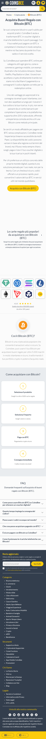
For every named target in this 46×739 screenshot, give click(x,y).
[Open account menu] (38, 3)
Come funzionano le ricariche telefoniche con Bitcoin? (22, 540)
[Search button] (42, 8)
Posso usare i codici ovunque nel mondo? (20, 520)
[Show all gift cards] (41, 235)
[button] (2, 3)
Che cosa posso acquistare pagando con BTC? (21, 526)
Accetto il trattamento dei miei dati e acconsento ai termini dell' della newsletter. (21, 569)
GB (23, 735)
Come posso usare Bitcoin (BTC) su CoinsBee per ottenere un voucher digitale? (21, 503)
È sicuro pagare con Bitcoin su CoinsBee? (20, 533)
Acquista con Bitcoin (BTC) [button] (23, 188)
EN (9, 735)
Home (9, 15)
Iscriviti (37, 563)
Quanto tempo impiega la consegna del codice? (19, 512)
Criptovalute (19, 15)
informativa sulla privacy (14, 570)
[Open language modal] (34, 3)
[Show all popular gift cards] (41, 235)
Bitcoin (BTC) (35, 15)
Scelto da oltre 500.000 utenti (23, 306)
